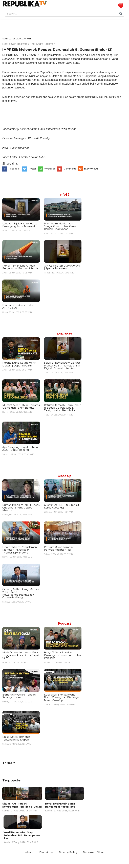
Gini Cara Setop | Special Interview (62, 267)
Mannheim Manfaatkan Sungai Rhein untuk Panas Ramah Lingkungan (60, 226)
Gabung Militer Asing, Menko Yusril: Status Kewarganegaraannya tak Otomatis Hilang (20, 593)
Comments (70, 168)
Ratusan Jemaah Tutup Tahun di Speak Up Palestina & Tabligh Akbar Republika (62, 408)
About (29, 852)
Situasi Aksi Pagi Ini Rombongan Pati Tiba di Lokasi (22, 807)
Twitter (32, 168)
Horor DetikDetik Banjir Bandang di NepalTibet (62, 807)
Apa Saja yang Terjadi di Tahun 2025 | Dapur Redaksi (20, 448)
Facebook (14, 168)
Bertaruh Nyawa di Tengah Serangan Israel (19, 696)
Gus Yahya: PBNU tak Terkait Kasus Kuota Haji (61, 506)
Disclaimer (46, 852)
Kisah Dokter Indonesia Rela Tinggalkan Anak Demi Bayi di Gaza (20, 655)
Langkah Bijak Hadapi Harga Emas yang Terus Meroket (19, 225)
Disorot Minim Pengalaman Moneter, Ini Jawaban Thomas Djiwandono (19, 550)
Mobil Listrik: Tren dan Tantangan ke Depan (16, 738)
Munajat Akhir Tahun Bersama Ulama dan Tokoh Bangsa (21, 406)
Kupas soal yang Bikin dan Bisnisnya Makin (61, 697)
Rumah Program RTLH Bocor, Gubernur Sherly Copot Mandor (21, 507)
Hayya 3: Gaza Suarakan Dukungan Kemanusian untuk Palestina (62, 655)
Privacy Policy (68, 852)
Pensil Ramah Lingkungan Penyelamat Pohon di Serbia (20, 267)
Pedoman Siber (93, 852)
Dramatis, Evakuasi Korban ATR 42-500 (18, 306)
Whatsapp (50, 168)
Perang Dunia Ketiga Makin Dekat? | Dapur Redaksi (19, 364)
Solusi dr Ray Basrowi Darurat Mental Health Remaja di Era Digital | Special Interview (62, 365)
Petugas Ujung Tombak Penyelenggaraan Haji (58, 548)
